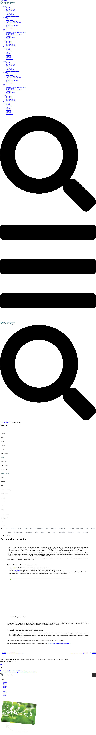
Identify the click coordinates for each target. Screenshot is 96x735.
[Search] (94, 675)
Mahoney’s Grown (10, 9)
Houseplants (3, 461)
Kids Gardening (4, 465)
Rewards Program (10, 10)
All (1, 429)
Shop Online (6, 47)
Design (2, 441)
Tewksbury (8, 56)
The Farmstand (9, 59)
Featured (3, 445)
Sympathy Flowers (10, 44)
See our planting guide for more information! (59, 643)
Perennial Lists (9, 26)
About (4, 6)
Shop (2, 505)
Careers (5, 682)
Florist (4, 40)
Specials (8, 12)
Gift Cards (8, 38)
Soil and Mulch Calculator (12, 25)
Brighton (8, 49)
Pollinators (8, 24)
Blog (7, 18)
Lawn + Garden (5, 473)
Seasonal (3, 501)
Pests (2, 485)
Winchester (8, 57)
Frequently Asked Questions (12, 16)
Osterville (8, 55)
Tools (2, 510)
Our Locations (6, 48)
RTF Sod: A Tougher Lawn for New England (12, 670)
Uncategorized (4, 518)
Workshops (3, 526)
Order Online (9, 42)
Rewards (5, 684)
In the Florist (9, 41)
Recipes (2, 497)
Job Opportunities (10, 14)
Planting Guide (9, 20)
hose (14, 567)
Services (5, 30)
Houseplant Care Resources (12, 21)
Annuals (3, 433)
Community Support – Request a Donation (16, 32)
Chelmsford (9, 51)
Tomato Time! (9, 28)
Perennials (3, 481)
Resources (5, 17)
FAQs (4, 687)
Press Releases (4, 493)
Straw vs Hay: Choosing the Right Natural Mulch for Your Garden (18, 672)
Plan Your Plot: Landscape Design (14, 34)
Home (1, 422)
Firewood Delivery (10, 37)
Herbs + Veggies (4, 453)
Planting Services (10, 33)
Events (4, 29)
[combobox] (47, 675)
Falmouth (8, 53)
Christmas (3, 437)
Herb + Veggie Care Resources (13, 22)
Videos (2, 522)
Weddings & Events (10, 45)
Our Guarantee (9, 13)
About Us (8, 8)
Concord (8, 52)
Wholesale (8, 36)
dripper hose (17, 570)
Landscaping (4, 469)
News (2, 477)
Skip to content (3, 0)
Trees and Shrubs (5, 514)
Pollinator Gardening (5, 489)
